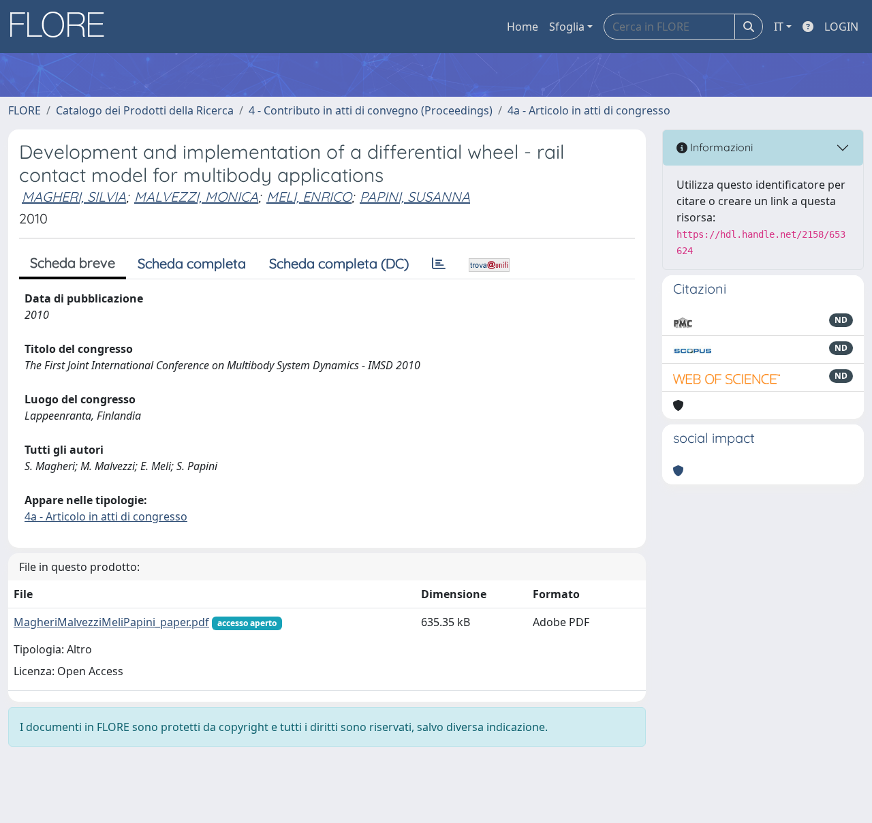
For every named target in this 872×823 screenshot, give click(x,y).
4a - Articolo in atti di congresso (589, 110)
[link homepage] (62, 26)
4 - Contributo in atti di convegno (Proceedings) (371, 110)
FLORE (24, 110)
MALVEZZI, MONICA (196, 196)
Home (522, 26)
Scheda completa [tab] (192, 263)
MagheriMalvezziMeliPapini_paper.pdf (111, 622)
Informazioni (720, 147)
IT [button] (778, 26)
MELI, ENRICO (309, 196)
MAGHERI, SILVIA (74, 196)
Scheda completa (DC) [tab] (339, 263)
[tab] (438, 263)
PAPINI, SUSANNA (415, 196)
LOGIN (841, 26)
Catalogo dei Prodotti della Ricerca (145, 110)
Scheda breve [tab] (72, 262)
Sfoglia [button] (567, 26)
